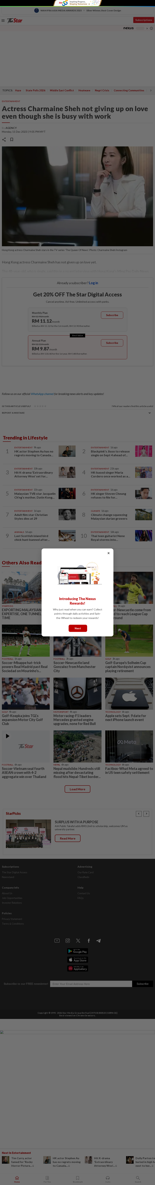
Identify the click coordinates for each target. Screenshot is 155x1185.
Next (78, 628)
